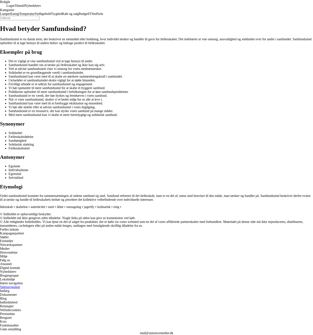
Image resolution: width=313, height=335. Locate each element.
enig (116, 207)
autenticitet (38, 207)
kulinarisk (104, 207)
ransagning (73, 207)
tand (51, 207)
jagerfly (89, 207)
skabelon (22, 207)
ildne (60, 207)
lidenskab (6, 207)
